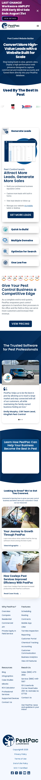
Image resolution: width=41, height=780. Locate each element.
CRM (23, 627)
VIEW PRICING (20, 324)
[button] (37, 25)
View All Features (29, 661)
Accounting (26, 646)
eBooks (5, 684)
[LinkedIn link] (28, 772)
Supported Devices (10, 698)
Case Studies (7, 680)
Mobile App (26, 623)
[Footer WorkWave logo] (20, 740)
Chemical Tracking (29, 642)
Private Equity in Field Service (9, 632)
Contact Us (7, 702)
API (3, 627)
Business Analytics (29, 657)
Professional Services (7, 693)
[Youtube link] (24, 772)
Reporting (25, 634)
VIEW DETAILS (10, 18)
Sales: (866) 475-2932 (29, 673)
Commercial (7, 623)
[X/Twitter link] (16, 772)
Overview (6, 611)
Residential (7, 619)
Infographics (7, 676)
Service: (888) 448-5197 (30, 680)
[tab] (18, 419)
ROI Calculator (8, 687)
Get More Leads (20, 215)
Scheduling (26, 611)
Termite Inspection (29, 631)
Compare (6, 615)
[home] (10, 26)
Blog (4, 672)
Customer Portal (28, 638)
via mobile (28, 206)
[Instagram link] (20, 772)
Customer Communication (28, 651)
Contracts (26, 619)
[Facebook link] (12, 772)
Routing (24, 615)
